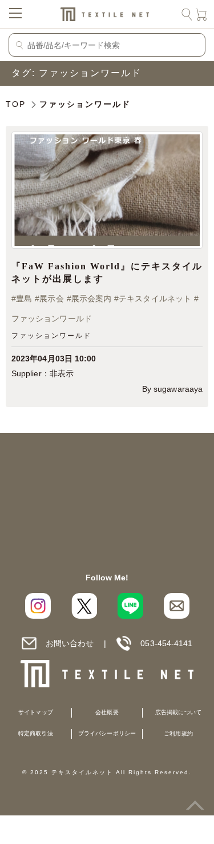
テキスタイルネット (155, 298)
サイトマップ (35, 712)
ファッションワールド (51, 318)
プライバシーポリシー (107, 733)
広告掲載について (178, 712)
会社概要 (106, 712)
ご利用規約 (178, 733)
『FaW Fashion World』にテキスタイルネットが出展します (107, 272)
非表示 (62, 373)
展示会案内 (91, 298)
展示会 (51, 298)
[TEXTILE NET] (107, 673)
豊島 (24, 298)
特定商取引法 (35, 733)
